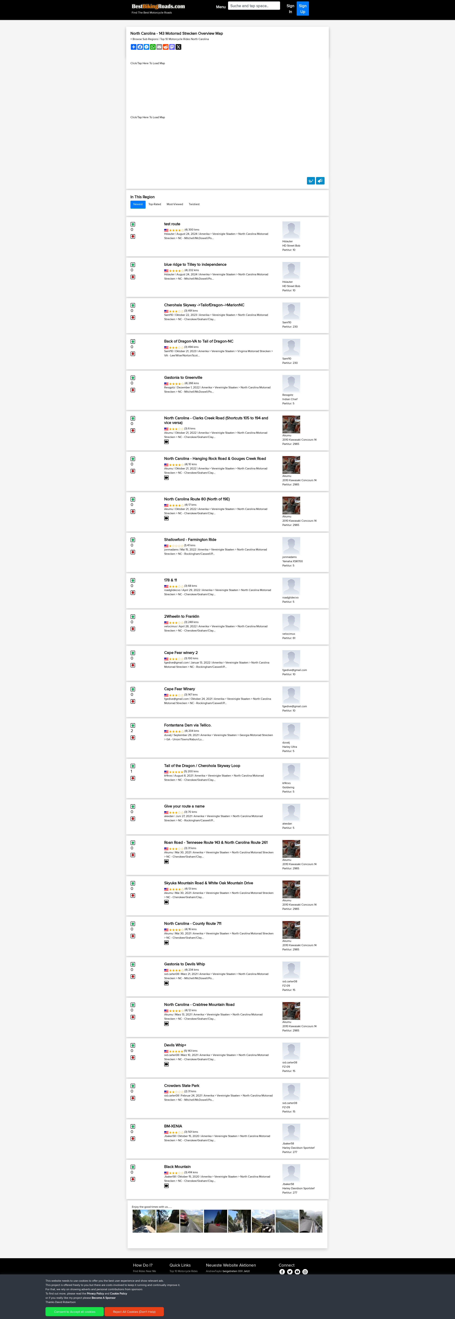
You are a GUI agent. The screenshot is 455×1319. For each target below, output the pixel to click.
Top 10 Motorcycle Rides (184, 1271)
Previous (127, 1221)
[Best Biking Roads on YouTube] (297, 1271)
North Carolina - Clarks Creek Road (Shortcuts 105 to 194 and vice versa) (216, 420)
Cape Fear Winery (179, 689)
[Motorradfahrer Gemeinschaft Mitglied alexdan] (291, 812)
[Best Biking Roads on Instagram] (305, 1271)
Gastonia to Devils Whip (184, 964)
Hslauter (169, 234)
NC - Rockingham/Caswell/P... (196, 554)
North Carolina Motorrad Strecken (253, 852)
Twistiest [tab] (194, 204)
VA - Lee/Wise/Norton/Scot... (182, 355)
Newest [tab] (138, 204)
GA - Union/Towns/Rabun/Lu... (185, 739)
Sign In (290, 8)
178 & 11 (170, 580)
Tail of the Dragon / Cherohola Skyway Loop (202, 765)
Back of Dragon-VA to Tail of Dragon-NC (198, 341)
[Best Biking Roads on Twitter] (289, 1271)
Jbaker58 (170, 1136)
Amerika (204, 234)
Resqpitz (169, 387)
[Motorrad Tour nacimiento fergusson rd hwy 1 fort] (167, 1221)
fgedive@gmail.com (176, 662)
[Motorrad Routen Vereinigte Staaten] (166, 230)
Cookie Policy (118, 1293)
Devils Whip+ (175, 1045)
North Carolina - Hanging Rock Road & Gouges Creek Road (215, 458)
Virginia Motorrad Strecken (254, 351)
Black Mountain (177, 1166)
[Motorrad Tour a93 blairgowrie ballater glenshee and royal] (191, 1221)
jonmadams (171, 549)
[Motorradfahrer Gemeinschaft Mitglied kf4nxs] (291, 771)
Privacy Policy (95, 1293)
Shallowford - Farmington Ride (190, 539)
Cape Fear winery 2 (181, 652)
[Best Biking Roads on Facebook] (282, 1271)
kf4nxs (168, 776)
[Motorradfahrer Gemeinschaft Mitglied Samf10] (291, 311)
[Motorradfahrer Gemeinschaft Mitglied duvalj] (291, 731)
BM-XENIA (173, 1126)
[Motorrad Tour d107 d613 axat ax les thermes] (239, 1221)
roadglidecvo (172, 590)
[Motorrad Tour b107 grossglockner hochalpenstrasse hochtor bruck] (263, 1221)
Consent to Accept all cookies (74, 1311)
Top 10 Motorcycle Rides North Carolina (184, 39)
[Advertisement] (227, 90)
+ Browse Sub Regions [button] (144, 39)
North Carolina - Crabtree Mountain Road (199, 1004)
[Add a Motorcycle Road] (311, 180)
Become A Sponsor (104, 1298)
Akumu (168, 433)
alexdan (169, 816)
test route (172, 224)
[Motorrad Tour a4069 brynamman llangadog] (287, 1221)
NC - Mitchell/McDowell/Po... (196, 238)
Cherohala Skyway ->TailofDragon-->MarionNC (204, 305)
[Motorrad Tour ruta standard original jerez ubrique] (144, 1221)
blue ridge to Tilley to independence (195, 264)
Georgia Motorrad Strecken (256, 735)
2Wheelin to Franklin (181, 616)
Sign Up (303, 8)
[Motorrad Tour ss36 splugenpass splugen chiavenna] (310, 1221)
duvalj (168, 735)
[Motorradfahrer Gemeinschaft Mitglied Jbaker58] (291, 1132)
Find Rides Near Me (144, 1271)
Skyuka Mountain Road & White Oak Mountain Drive (208, 883)
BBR (240, 1271)
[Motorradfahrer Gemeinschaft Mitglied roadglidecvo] (291, 586)
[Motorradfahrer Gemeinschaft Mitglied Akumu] (291, 424)
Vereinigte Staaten (223, 234)
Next (327, 1221)
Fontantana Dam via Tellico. (188, 725)
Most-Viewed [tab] (175, 204)
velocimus (170, 626)
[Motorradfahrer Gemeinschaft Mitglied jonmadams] (291, 545)
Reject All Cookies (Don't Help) (134, 1311)
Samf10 (168, 315)
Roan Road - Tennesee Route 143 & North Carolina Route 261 (215, 842)
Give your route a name (184, 806)
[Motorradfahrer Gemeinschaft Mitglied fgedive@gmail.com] (291, 658)
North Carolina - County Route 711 (192, 923)
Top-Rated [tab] (154, 204)
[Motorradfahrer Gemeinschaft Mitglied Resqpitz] (291, 383)
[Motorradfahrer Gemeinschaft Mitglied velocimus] (291, 622)
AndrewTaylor (214, 1271)
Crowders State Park (181, 1085)
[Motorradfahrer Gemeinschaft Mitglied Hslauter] (291, 230)
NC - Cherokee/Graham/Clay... (196, 319)
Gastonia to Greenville (183, 377)
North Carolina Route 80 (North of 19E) (197, 499)
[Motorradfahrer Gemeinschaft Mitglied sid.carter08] (291, 970)
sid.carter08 (171, 974)
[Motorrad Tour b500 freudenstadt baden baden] (215, 1221)
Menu (221, 7)
